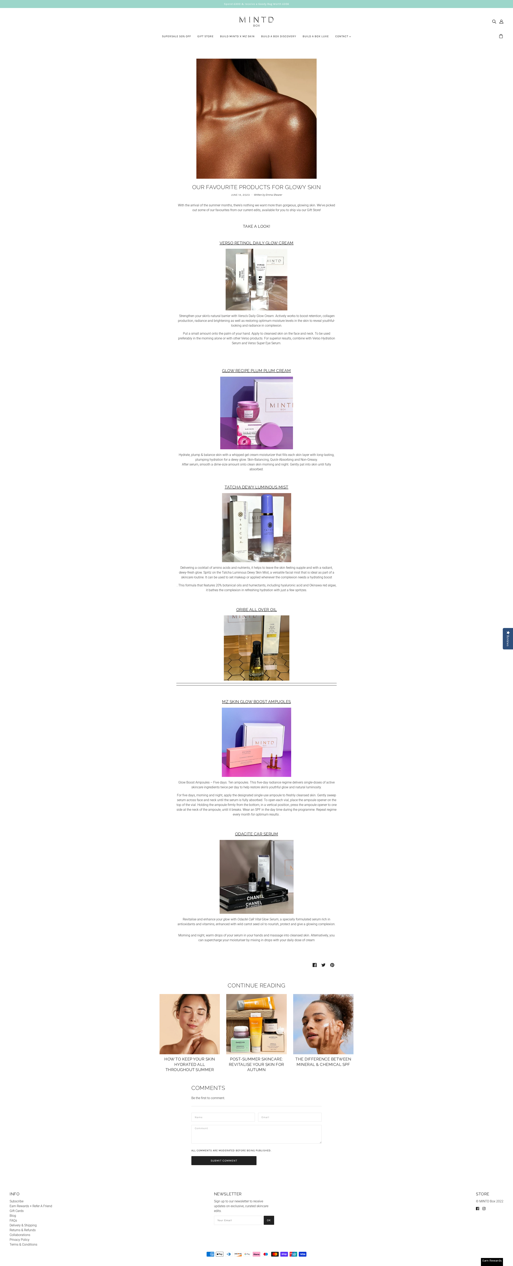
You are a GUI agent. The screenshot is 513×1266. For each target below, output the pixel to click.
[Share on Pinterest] (332, 965)
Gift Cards (17, 1211)
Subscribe (16, 1201)
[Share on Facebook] (314, 965)
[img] (494, 22)
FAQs (13, 1220)
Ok (269, 1220)
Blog (13, 1216)
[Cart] (502, 36)
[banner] (256, 21)
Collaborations (20, 1235)
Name (198, 1116)
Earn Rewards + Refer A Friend (31, 1206)
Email (265, 1116)
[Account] (501, 22)
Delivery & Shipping (23, 1225)
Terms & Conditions (23, 1244)
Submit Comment (224, 1160)
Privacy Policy (19, 1240)
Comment (201, 1129)
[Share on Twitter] (323, 965)
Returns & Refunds (23, 1230)
